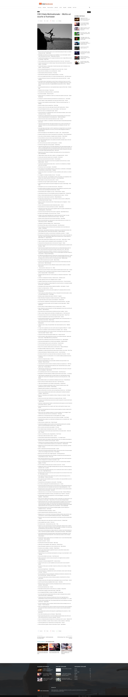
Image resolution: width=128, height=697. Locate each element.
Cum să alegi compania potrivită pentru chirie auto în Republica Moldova (85, 43)
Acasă (38, 10)
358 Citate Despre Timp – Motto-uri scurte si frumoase (64, 638)
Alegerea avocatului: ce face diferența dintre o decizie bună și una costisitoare (66, 652)
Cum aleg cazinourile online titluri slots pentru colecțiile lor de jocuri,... (85, 52)
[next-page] (55, 655)
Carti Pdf (74, 7)
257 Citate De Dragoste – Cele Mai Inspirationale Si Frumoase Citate (45, 638)
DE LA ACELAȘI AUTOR (50, 641)
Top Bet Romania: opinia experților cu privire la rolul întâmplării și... (84, 62)
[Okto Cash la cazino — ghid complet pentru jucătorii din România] (77, 34)
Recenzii (44, 7)
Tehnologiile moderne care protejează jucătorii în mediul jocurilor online (85, 38)
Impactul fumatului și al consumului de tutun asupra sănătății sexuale (85, 57)
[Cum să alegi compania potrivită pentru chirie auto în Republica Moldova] (77, 43)
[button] (89, 7)
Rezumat (64, 7)
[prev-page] (53, 655)
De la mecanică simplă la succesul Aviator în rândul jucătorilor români (84, 24)
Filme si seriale (50, 7)
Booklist (56, 7)
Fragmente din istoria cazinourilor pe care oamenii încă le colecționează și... (85, 19)
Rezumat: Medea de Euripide (66, 668)
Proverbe (69, 7)
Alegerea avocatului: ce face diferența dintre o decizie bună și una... (85, 28)
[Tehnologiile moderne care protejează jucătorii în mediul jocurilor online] (77, 38)
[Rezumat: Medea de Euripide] (58, 670)
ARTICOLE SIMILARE (41, 641)
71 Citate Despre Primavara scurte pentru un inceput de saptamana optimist (66, 674)
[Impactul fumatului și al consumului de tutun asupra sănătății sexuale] (77, 58)
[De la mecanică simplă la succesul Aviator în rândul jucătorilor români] (54, 647)
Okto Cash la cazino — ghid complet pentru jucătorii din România (85, 33)
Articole (39, 7)
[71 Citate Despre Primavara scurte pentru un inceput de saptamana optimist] (58, 674)
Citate (60, 7)
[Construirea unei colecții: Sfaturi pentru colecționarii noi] (58, 679)
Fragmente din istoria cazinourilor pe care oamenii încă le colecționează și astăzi (42, 652)
